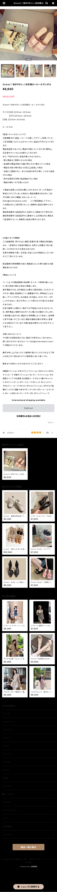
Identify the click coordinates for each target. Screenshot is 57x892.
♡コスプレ (6, 802)
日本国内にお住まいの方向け (28, 416)
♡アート (5, 818)
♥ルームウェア (8, 794)
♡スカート (6, 738)
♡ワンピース (7, 730)
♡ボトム (5, 746)
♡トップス (6, 713)
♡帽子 (5, 778)
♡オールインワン (9, 810)
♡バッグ (5, 770)
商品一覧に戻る (28, 847)
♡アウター (6, 762)
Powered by (25, 867)
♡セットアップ (8, 722)
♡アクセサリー (8, 834)
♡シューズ (6, 754)
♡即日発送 (7, 826)
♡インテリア (7, 786)
